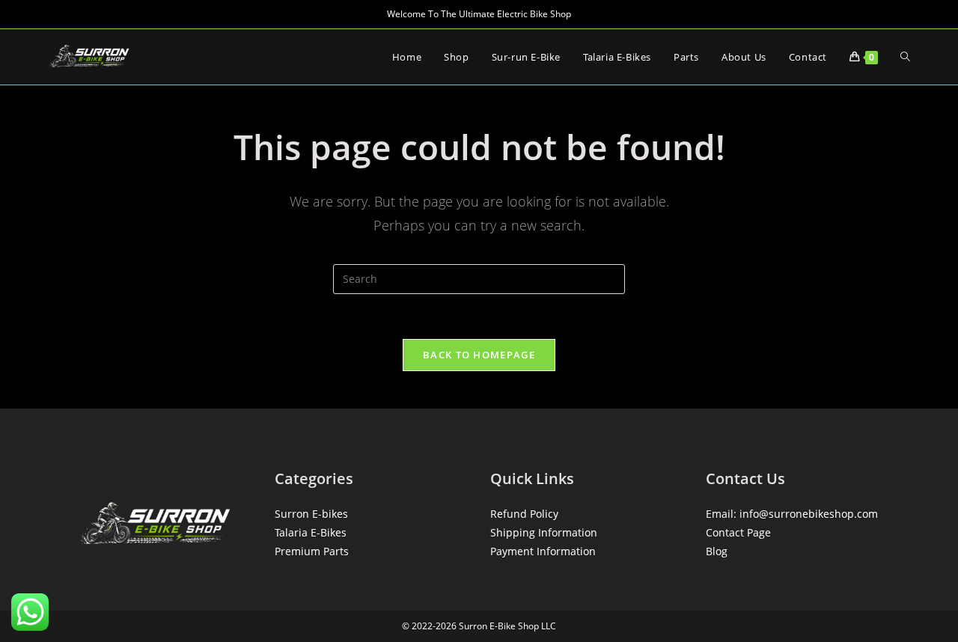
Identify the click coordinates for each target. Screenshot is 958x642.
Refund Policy (524, 514)
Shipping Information (543, 532)
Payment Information (543, 551)
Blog (716, 551)
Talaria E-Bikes (311, 532)
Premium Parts (312, 551)
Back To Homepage (479, 354)
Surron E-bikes (311, 514)
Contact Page (738, 532)
